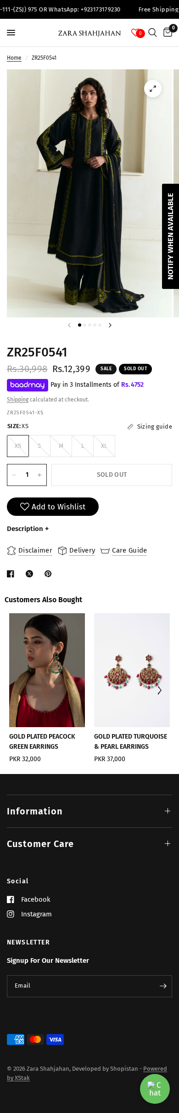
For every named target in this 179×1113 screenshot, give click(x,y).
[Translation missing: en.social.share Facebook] (12, 573)
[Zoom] (153, 88)
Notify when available (170, 236)
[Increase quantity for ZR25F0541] (39, 475)
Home (14, 58)
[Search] (152, 32)
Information (35, 811)
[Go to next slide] (159, 691)
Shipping (17, 399)
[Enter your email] (163, 986)
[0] (166, 32)
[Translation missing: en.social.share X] (31, 573)
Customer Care (40, 843)
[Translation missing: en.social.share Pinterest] (50, 573)
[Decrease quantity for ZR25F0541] (14, 475)
